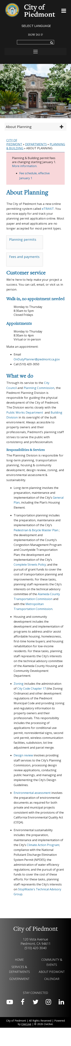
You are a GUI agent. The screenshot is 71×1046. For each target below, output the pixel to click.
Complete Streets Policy (30, 565)
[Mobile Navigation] (35, 51)
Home (19, 960)
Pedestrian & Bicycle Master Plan (36, 530)
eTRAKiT (48, 209)
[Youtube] (10, 1002)
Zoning (18, 684)
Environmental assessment (32, 793)
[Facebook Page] (22, 1002)
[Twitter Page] (35, 1002)
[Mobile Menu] (64, 11)
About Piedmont (52, 972)
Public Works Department (24, 412)
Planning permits (22, 239)
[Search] (51, 43)
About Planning (18, 126)
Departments (36, 144)
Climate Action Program (43, 845)
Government (19, 979)
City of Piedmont (14, 142)
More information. (24, 166)
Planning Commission (39, 388)
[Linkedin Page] (61, 1002)
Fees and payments (24, 256)
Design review (23, 755)
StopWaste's (26, 889)
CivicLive (26, 1024)
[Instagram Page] (48, 1002)
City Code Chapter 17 (31, 689)
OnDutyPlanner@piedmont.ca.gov (37, 359)
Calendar (51, 979)
